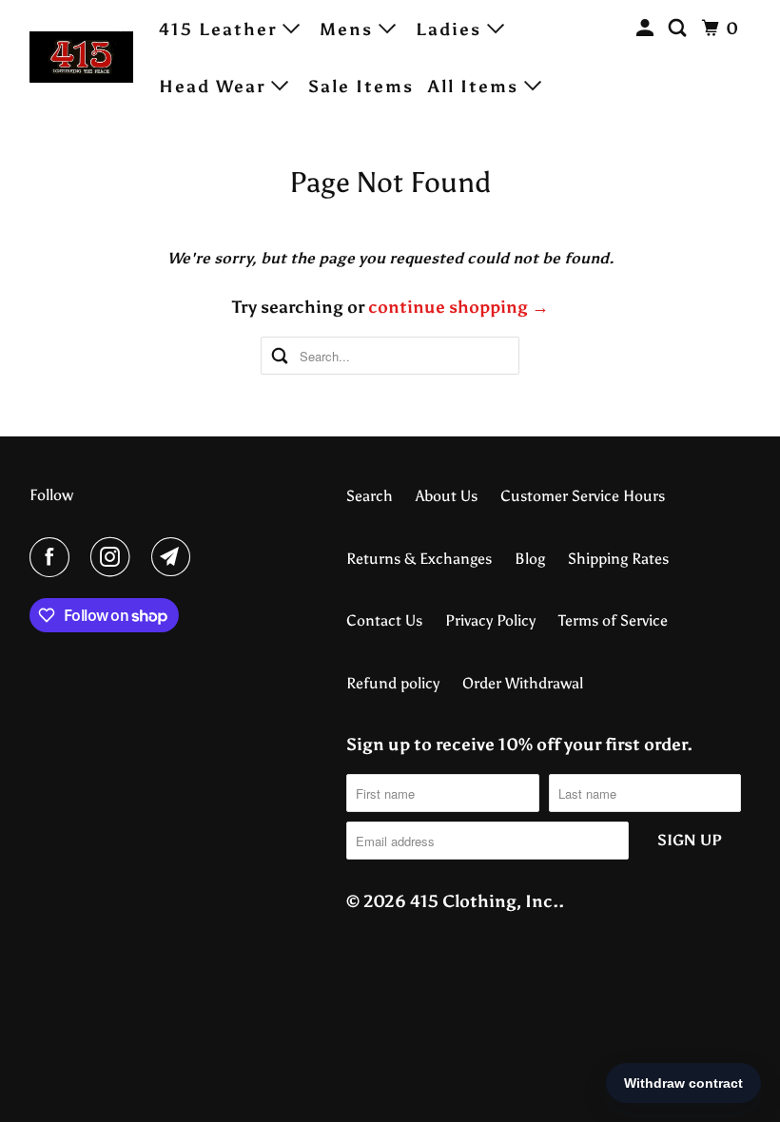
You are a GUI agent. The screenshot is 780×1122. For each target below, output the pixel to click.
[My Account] (648, 29)
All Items (476, 86)
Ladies (451, 29)
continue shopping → (458, 307)
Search (369, 496)
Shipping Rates (618, 559)
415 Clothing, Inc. (484, 901)
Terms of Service (613, 620)
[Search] (680, 29)
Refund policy (392, 683)
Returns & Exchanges (419, 559)
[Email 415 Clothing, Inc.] (175, 557)
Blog (530, 559)
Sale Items (361, 86)
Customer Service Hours (582, 496)
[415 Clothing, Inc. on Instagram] (114, 557)
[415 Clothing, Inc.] (81, 57)
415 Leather (221, 29)
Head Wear (215, 86)
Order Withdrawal (522, 683)
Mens (349, 29)
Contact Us (384, 620)
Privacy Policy (490, 620)
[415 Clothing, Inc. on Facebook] (53, 557)
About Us (447, 496)
